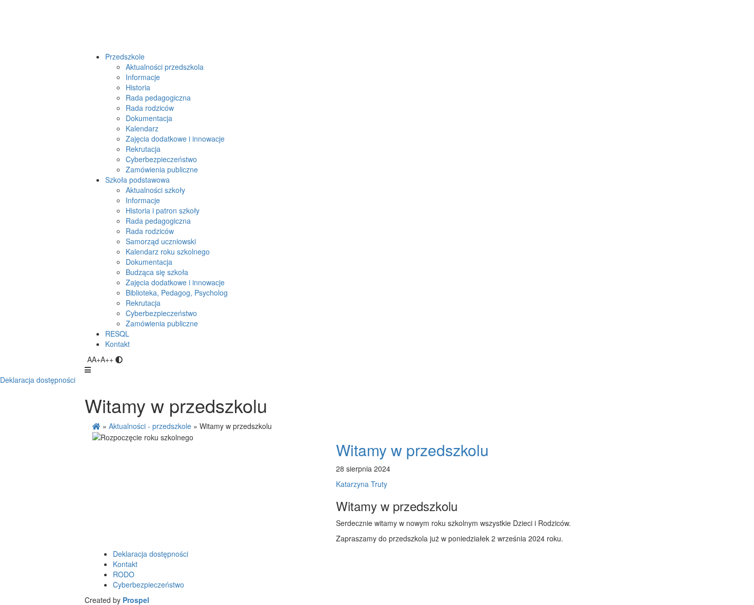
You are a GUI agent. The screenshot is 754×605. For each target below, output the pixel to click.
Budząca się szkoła (157, 272)
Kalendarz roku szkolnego (168, 251)
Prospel (136, 600)
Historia (138, 87)
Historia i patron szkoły (163, 210)
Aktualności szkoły (155, 190)
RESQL (117, 333)
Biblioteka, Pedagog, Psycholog (177, 292)
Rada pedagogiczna (158, 97)
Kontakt (117, 344)
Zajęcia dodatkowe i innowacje (175, 138)
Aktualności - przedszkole (150, 426)
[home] (96, 426)
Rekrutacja (143, 149)
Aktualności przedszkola (165, 67)
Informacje (143, 77)
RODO (123, 574)
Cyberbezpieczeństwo (161, 159)
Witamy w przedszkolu (412, 450)
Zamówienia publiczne (162, 169)
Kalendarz (142, 128)
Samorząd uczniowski (161, 241)
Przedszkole (125, 56)
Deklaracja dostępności (37, 380)
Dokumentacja (149, 118)
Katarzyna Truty (361, 484)
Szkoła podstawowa (137, 179)
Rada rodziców (150, 108)
